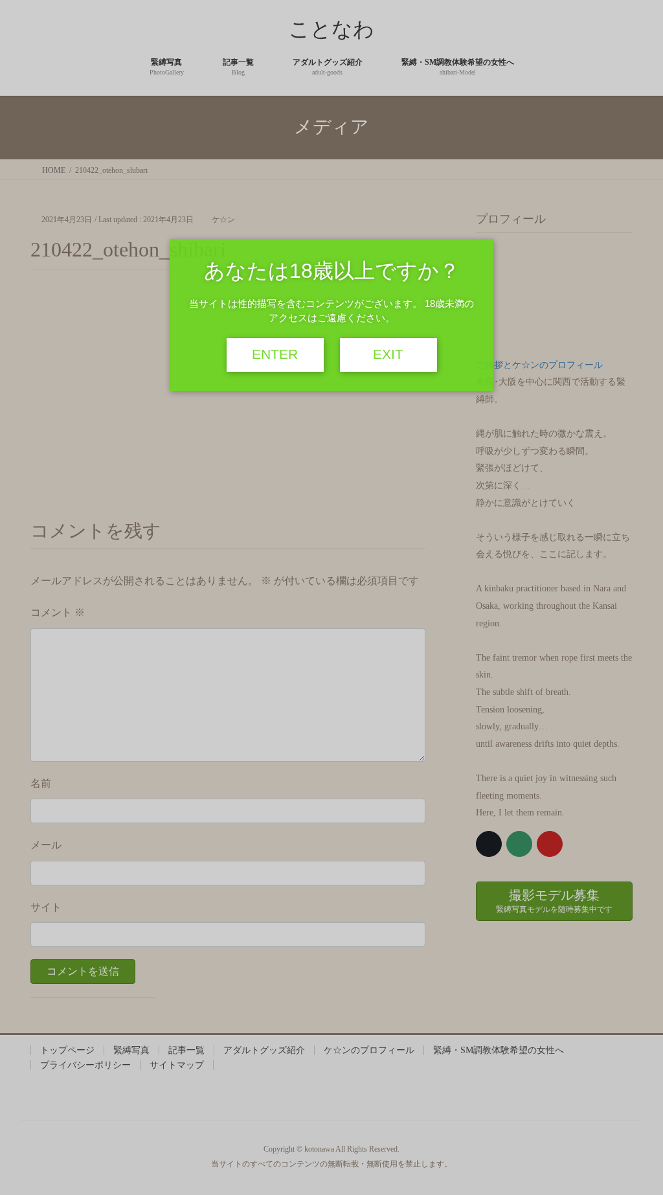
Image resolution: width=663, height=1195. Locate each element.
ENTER (275, 354)
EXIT (388, 354)
